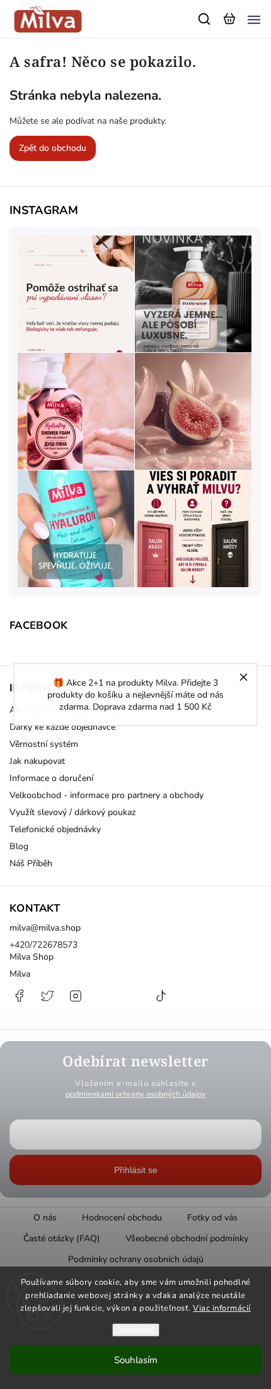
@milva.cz (160, 1002)
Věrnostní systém (43, 744)
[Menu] (254, 19)
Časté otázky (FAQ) (61, 1238)
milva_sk (47, 1002)
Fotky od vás (212, 1218)
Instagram (75, 1002)
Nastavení (135, 1330)
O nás (45, 1218)
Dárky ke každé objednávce (62, 727)
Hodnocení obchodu (122, 1218)
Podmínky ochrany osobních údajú (136, 1259)
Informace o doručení (51, 778)
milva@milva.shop (45, 928)
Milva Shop (31, 957)
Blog (18, 846)
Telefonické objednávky (55, 829)
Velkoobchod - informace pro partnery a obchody (106, 795)
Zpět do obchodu (52, 148)
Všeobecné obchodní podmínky (186, 1238)
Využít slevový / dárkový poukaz (72, 812)
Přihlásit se (136, 1170)
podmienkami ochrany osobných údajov (136, 1093)
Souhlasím (136, 1360)
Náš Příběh (30, 863)
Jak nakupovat (37, 761)
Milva (19, 974)
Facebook (18, 1002)
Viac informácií (222, 1308)
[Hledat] (204, 19)
